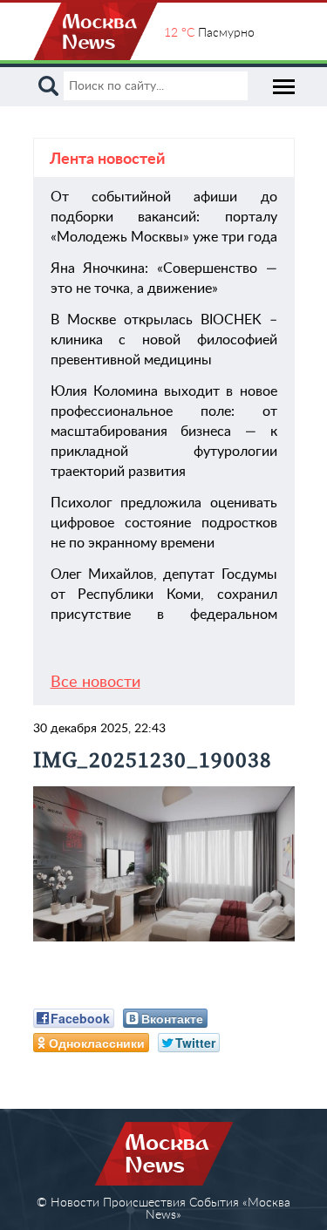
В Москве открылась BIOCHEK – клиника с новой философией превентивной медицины (164, 340)
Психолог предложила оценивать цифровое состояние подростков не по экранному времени (164, 523)
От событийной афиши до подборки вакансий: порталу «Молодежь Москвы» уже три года (164, 217)
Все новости (95, 682)
